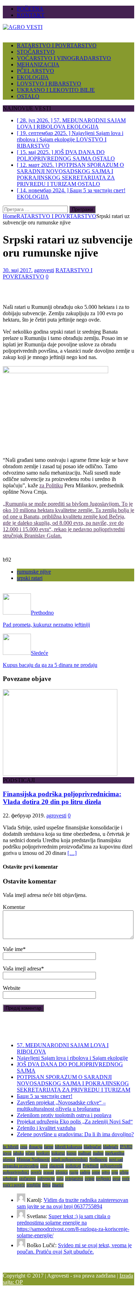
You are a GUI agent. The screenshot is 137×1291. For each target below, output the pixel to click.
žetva (46, 1185)
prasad (48, 1172)
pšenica (62, 1172)
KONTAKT (31, 15)
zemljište (33, 1185)
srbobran (10, 1178)
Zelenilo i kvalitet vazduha (46, 1128)
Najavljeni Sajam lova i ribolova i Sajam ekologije (72, 1058)
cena (23, 1146)
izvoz (7, 1153)
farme (48, 1146)
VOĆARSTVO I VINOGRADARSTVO (64, 58)
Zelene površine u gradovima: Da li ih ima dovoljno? (75, 1134)
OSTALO (28, 96)
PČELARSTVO (35, 71)
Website (11, 988)
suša (60, 1178)
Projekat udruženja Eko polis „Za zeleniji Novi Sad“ (75, 1122)
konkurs (43, 1153)
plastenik (56, 1165)
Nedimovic (98, 1159)
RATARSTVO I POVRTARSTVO (57, 45)
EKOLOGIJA (33, 77)
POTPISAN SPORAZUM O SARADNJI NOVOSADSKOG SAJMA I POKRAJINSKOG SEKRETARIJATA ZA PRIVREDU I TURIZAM (73, 1083)
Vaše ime (13, 949)
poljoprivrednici (16, 1172)
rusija (73, 1172)
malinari (84, 1153)
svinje (89, 1178)
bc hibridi (11, 1146)
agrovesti (44, 270)
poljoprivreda (111, 1165)
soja (114, 1172)
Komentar (14, 907)
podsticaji (73, 1165)
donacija (36, 1146)
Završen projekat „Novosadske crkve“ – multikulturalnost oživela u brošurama (61, 1105)
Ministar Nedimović (33, 1159)
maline (98, 1153)
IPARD (126, 1146)
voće (126, 1178)
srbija (124, 1172)
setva (106, 1172)
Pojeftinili (91, 1165)
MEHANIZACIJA (38, 64)
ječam (30, 1153)
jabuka (18, 1153)
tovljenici (103, 1178)
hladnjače (110, 1146)
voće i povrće (14, 1185)
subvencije (46, 1178)
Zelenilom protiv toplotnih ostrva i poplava (64, 1115)
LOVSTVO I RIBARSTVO (49, 84)
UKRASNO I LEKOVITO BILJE (56, 90)
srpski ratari (30, 578)
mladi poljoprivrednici (69, 1159)
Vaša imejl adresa (22, 969)
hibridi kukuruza (68, 1146)
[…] (72, 853)
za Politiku (51, 485)
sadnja (85, 1172)
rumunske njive (34, 572)
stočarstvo (27, 1178)
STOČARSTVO (36, 52)
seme (96, 1172)
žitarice (58, 1185)
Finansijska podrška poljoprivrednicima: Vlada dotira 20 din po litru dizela (62, 797)
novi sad (116, 1159)
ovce (44, 1165)
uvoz (116, 1178)
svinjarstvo (74, 1178)
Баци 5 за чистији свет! (44, 1096)
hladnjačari (93, 1146)
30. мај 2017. (18, 270)
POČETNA (30, 9)
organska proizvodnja (21, 1165)
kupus (71, 1153)
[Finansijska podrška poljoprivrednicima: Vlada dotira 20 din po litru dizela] (60, 774)
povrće (36, 1172)
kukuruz (58, 1153)
